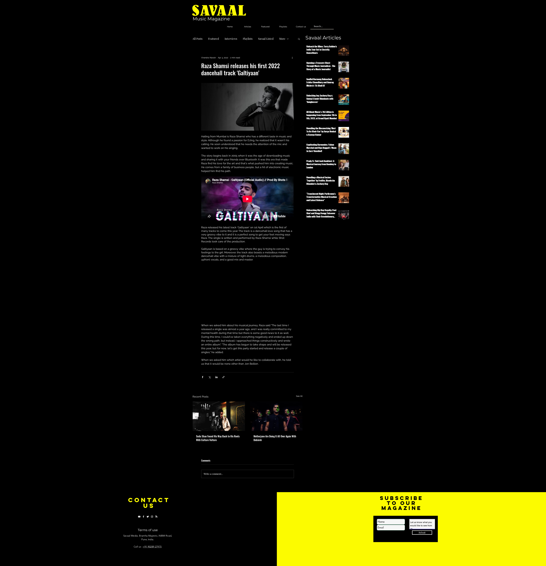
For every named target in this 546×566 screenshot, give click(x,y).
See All (299, 396)
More (282, 38)
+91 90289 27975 (152, 546)
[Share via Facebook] (202, 377)
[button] (299, 39)
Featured (213, 38)
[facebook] (143, 516)
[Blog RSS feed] (156, 516)
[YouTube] (139, 516)
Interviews (231, 38)
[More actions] (292, 57)
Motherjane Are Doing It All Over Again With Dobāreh (275, 438)
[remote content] (247, 199)
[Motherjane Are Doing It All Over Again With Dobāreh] (276, 416)
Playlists (248, 38)
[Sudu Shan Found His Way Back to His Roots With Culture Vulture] (219, 416)
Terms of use (148, 530)
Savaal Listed (266, 38)
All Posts (197, 38)
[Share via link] (223, 377)
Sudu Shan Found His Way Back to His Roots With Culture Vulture (218, 438)
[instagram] (152, 516)
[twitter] (147, 516)
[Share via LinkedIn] (216, 377)
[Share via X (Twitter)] (209, 377)
